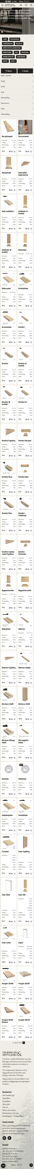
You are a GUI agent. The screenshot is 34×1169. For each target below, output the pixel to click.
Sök (21, 5)
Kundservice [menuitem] (7, 1092)
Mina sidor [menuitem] (6, 1104)
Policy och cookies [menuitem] (9, 1110)
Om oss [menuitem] (5, 1107)
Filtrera (9, 71)
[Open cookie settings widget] (3, 1165)
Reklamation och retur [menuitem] (10, 1113)
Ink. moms (8, 1)
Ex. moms (14, 1)
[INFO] (12, 151)
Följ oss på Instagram (9, 1125)
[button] (2, 5)
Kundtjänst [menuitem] (6, 1101)
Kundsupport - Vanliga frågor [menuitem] (13, 1116)
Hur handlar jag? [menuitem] (8, 1095)
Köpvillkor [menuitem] (6, 1098)
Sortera (26, 71)
